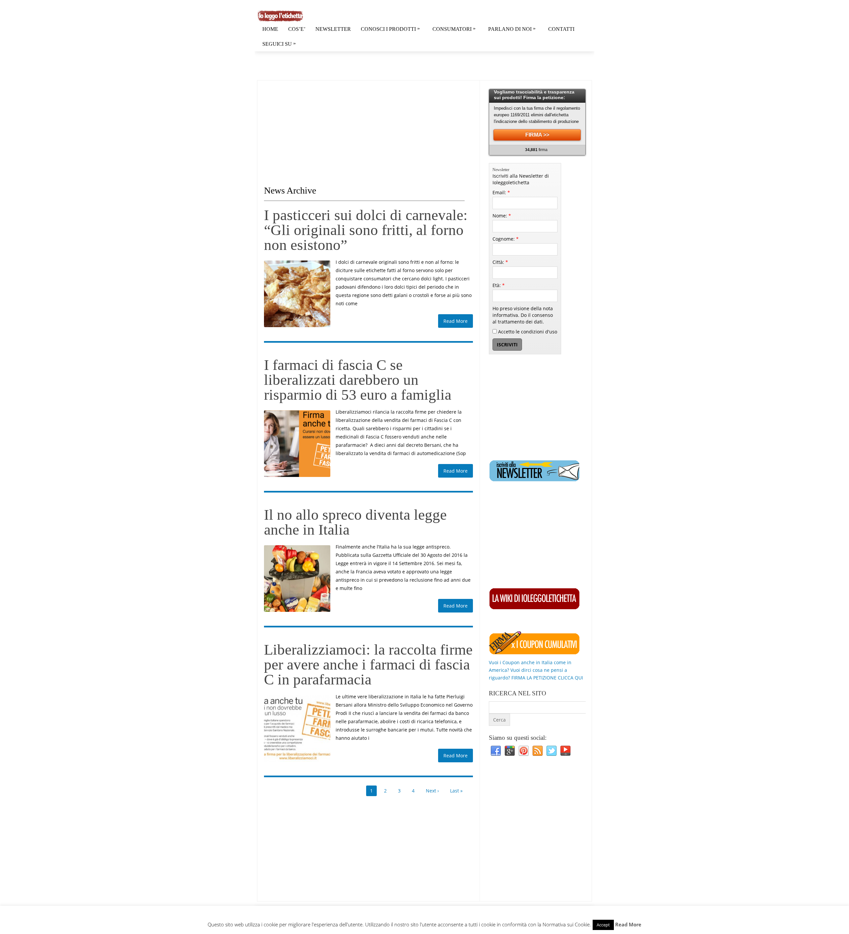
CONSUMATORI (454, 29)
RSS (537, 751)
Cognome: (505, 239)
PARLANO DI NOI (512, 29)
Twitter (551, 751)
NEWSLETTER (333, 29)
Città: (500, 262)
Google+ (509, 751)
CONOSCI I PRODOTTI (390, 29)
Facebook (495, 751)
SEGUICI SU (279, 43)
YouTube (565, 751)
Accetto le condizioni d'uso (527, 331)
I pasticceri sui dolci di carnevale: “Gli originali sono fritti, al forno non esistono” (366, 230)
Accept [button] (603, 925)
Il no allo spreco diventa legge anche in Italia (355, 522)
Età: (498, 285)
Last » (456, 791)
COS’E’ (296, 29)
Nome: (501, 215)
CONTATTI (561, 29)
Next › (432, 791)
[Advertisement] (319, 127)
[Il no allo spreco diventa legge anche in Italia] (297, 578)
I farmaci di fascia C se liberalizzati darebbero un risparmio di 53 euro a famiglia (357, 380)
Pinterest (523, 751)
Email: (501, 192)
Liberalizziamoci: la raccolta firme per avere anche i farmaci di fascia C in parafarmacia (368, 664)
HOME (270, 29)
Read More (455, 321)
